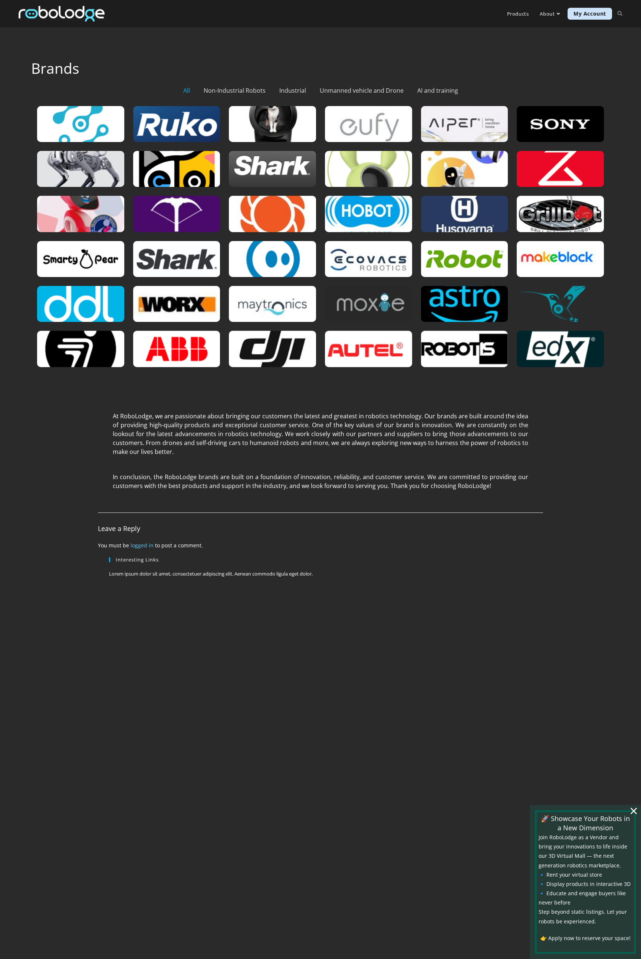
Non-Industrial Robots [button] (235, 90)
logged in (142, 545)
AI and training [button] (437, 90)
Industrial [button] (292, 90)
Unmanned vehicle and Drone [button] (362, 90)
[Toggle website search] (620, 13)
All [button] (186, 90)
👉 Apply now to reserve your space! (585, 938)
